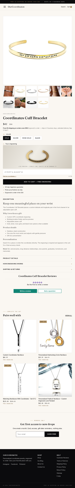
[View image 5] (55, 91)
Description (8, 199)
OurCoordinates (16, 6)
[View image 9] (31, 102)
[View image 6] (66, 91)
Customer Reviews (63, 458)
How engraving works (13, 264)
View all (68, 315)
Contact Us (41, 467)
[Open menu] (4, 7)
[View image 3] (31, 91)
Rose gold (26, 138)
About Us (40, 464)
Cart (69, 7)
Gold (7, 138)
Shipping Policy (62, 464)
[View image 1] (8, 91)
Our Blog (40, 461)
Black (37, 138)
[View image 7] (8, 102)
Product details (10, 258)
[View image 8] (20, 102)
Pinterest (22, 464)
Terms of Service (62, 461)
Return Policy (61, 470)
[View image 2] (20, 91)
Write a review (25, 291)
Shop (39, 458)
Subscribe (51, 434)
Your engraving (11, 144)
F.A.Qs (59, 476)
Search (63, 7)
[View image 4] (43, 91)
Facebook (14, 464)
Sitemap (59, 473)
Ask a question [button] (49, 291)
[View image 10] (43, 102)
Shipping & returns (11, 269)
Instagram (6, 464)
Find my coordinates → (9, 176)
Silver (15, 138)
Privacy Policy (61, 467)
